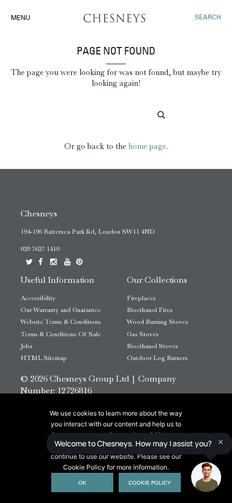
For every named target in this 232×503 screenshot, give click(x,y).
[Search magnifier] (161, 114)
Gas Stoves (143, 334)
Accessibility (38, 298)
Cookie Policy (149, 483)
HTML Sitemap (44, 358)
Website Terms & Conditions (61, 321)
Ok (82, 483)
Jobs (26, 346)
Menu (20, 18)
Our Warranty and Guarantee (61, 310)
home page (147, 146)
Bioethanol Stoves (152, 346)
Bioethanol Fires (150, 310)
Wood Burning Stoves (157, 321)
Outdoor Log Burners (157, 358)
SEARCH (208, 18)
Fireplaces (141, 298)
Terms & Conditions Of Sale (61, 334)
